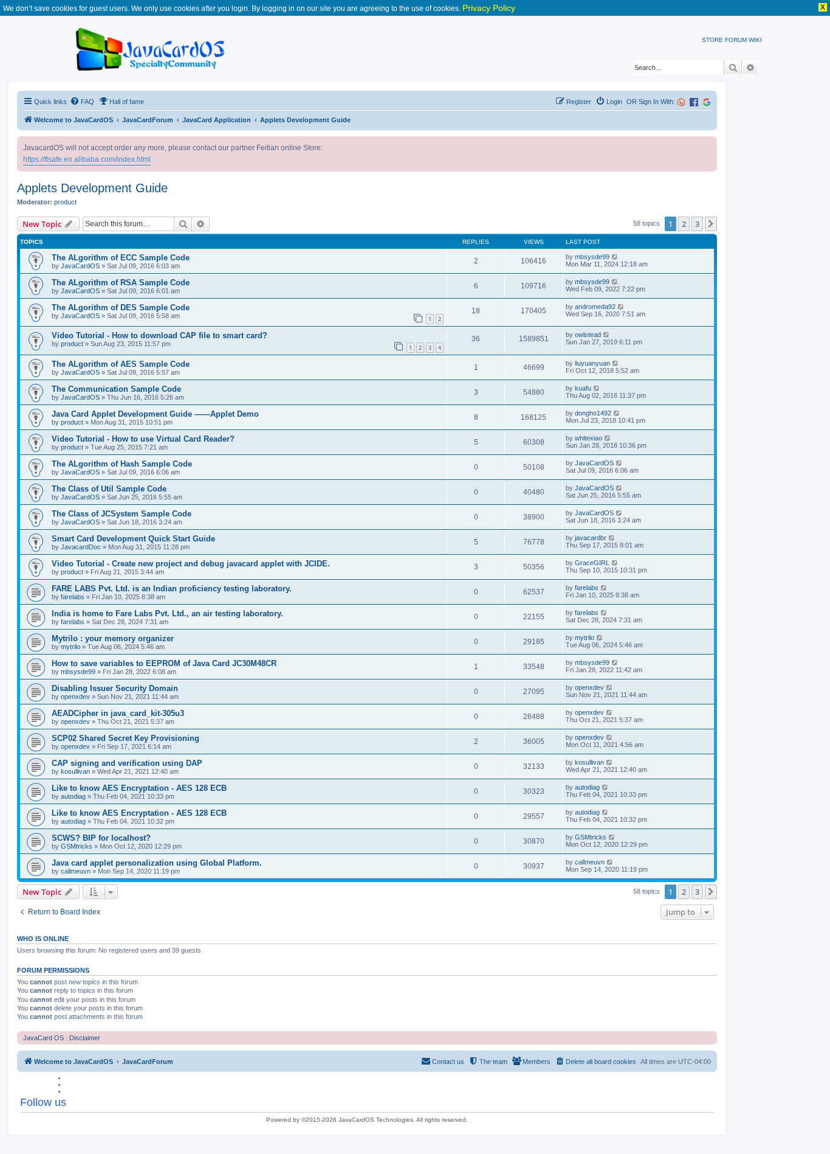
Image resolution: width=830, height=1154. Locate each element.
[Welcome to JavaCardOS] (151, 47)
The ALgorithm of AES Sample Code (121, 364)
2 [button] (684, 223)
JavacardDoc (81, 547)
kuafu (583, 388)
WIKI (755, 39)
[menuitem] (82, 101)
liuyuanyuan (592, 363)
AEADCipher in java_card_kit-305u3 (118, 713)
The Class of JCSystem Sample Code (121, 513)
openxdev (75, 696)
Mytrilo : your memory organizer (113, 638)
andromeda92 (595, 306)
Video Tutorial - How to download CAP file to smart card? (159, 335)
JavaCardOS (80, 265)
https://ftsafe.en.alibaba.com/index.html (87, 159)
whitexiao (588, 438)
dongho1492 (593, 413)
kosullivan (75, 771)
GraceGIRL (592, 562)
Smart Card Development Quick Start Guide (133, 538)
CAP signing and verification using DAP (127, 763)
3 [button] (697, 223)
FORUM (736, 39)
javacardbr (590, 537)
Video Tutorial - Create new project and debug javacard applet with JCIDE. (191, 563)
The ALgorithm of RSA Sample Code (121, 282)
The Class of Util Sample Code (109, 488)
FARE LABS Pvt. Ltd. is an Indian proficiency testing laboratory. (172, 588)
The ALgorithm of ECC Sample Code (121, 257)
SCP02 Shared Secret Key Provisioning (125, 738)
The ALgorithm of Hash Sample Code (122, 463)
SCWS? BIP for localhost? (101, 838)
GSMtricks (76, 846)
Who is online (43, 938)
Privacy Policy (488, 8)
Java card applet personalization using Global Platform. (157, 862)
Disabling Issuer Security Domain (115, 688)
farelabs (72, 596)
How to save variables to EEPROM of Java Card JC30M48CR (164, 663)
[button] (711, 224)
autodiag (73, 796)
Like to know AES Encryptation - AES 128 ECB (139, 788)
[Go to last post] (615, 256)
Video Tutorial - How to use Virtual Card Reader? (143, 438)
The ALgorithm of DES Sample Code (121, 307)
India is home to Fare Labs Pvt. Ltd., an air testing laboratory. (167, 613)
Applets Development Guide (92, 188)
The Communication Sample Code (116, 389)
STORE (712, 39)
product (65, 202)
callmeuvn (76, 871)
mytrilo (70, 646)
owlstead (588, 334)
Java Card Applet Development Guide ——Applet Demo (155, 414)
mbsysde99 (592, 256)
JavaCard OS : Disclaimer (61, 1037)
